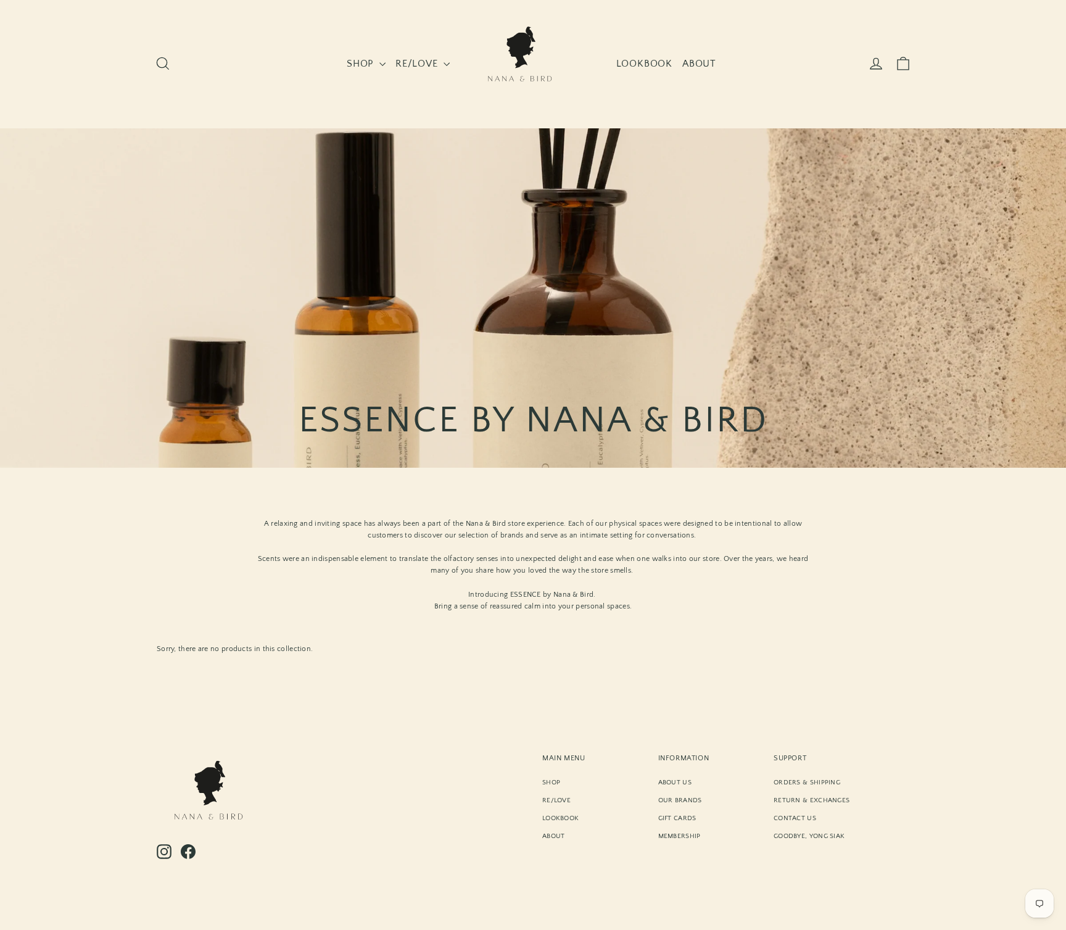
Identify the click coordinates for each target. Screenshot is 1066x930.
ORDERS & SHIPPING (807, 782)
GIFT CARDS (677, 818)
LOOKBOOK (644, 63)
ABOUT (699, 63)
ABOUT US (675, 782)
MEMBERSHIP (679, 836)
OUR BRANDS (680, 800)
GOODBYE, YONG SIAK (809, 836)
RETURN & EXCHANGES (811, 800)
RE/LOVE (417, 63)
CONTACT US (795, 818)
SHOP (361, 63)
